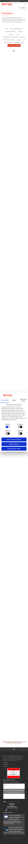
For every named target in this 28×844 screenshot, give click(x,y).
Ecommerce (20, 31)
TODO (6, 28)
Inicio (20, 7)
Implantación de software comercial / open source (14, 37)
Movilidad (19, 39)
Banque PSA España (8, 193)
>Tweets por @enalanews (14, 791)
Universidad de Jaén (8, 478)
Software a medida (8, 42)
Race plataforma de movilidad (11, 505)
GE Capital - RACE (7, 110)
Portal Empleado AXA (8, 379)
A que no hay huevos (8, 352)
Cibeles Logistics (7, 709)
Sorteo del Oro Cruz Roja (9, 606)
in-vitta (4, 628)
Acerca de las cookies (23, 400)
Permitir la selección (14, 444)
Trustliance (5, 82)
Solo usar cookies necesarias (14, 439)
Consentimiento (5, 400)
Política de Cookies (14, 838)
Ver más (5, 824)
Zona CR (4, 297)
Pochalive (5, 324)
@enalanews (17, 782)
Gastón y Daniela (7, 579)
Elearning (11, 34)
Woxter (4, 147)
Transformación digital (19, 42)
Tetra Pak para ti (7, 681)
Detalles (14, 400)
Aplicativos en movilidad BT (10, 537)
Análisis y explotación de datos (16, 28)
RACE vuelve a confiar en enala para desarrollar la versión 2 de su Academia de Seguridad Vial (16, 829)
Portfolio (6, 766)
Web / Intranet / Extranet (14, 45)
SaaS (24, 39)
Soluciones (6, 764)
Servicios (6, 762)
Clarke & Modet (6, 215)
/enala (11, 782)
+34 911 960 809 (12, 1)
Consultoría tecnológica (10, 31)
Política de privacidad (12, 837)
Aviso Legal (5, 837)
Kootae (4, 55)
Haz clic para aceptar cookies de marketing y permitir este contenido (14, 791)
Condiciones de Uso (20, 837)
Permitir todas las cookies (14, 448)
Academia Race (6, 654)
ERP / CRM (17, 34)
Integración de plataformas (8, 39)
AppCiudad (5, 270)
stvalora (4, 452)
